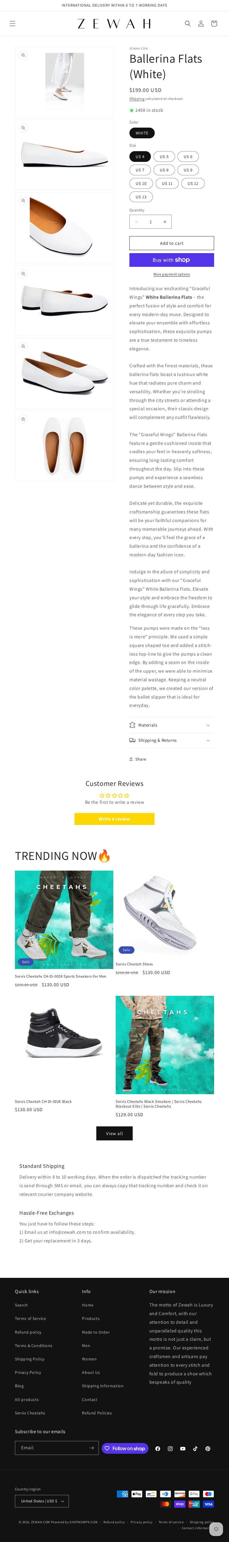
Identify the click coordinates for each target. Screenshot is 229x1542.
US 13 (141, 196)
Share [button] (140, 759)
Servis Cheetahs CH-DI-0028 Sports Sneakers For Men (60, 976)
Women (89, 1359)
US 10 (141, 183)
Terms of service (171, 1522)
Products (91, 1318)
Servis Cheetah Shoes (134, 964)
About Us (91, 1372)
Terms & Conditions (33, 1345)
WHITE (142, 133)
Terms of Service (30, 1318)
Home (87, 1305)
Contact (89, 1399)
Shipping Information (102, 1385)
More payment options (172, 274)
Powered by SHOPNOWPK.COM (74, 1522)
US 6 (188, 156)
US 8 (164, 170)
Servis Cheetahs (30, 1413)
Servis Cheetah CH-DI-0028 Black (43, 1101)
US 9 (188, 170)
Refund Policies (97, 1413)
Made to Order (96, 1332)
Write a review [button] (114, 819)
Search (21, 1305)
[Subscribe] (91, 1448)
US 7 (140, 170)
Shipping (137, 98)
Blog (19, 1385)
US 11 (167, 183)
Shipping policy (202, 1522)
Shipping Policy (29, 1359)
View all (114, 1133)
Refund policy (28, 1332)
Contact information (198, 1528)
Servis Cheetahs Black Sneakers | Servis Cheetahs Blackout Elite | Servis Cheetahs (159, 1104)
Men (86, 1345)
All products (27, 1399)
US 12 (193, 183)
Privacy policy (142, 1522)
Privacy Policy (28, 1372)
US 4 (140, 156)
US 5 (164, 156)
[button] (12, 23)
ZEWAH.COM (40, 1522)
